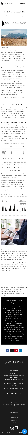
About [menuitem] (14, 410)
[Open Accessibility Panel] (24, 431)
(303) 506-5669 (14, 373)
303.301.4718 (14, 378)
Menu (23, 3)
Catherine (5, 15)
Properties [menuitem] (14, 415)
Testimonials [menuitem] (14, 412)
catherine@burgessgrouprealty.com (14, 375)
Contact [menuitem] (14, 422)
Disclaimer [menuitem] (14, 420)
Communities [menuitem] (14, 417)
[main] (14, 181)
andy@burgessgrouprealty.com (14, 379)
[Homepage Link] (8, 3)
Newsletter (13, 15)
